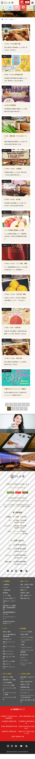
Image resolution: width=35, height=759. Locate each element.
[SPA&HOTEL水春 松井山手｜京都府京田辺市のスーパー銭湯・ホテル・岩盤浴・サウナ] (7, 2)
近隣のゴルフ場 (24, 684)
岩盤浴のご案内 (24, 592)
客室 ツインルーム (8, 654)
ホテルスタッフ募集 (8, 685)
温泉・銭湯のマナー (26, 595)
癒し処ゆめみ (24, 654)
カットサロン (24, 660)
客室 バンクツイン (8, 651)
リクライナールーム (26, 647)
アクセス (5, 587)
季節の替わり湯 (24, 598)
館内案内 (5, 592)
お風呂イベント (6, 25)
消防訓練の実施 (24, 687)
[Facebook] (8, 571)
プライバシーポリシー (26, 690)
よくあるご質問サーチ (9, 598)
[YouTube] (21, 746)
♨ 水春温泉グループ (17, 709)
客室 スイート (7, 664)
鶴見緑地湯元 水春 (26, 716)
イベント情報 (7, 595)
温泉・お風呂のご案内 (26, 584)
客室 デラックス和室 (9, 661)
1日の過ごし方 (7, 639)
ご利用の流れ (7, 590)
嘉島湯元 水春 (17, 736)
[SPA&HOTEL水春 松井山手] (17, 476)
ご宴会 (22, 644)
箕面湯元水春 (8, 721)
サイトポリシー (24, 692)
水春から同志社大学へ (26, 681)
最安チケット (27, 4)
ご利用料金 (6, 584)
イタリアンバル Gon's (26, 637)
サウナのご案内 (24, 587)
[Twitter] (12, 571)
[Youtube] (21, 571)
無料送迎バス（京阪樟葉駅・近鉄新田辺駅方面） (9, 607)
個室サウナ (23, 590)
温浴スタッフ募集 (8, 677)
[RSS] (26, 571)
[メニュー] (32, 2)
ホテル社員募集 (7, 682)
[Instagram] (16, 571)
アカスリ (22, 657)
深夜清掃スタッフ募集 (9, 679)
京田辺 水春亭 (24, 634)
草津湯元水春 (8, 731)
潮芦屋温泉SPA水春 (9, 726)
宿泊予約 (22, 3)
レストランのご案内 (26, 631)
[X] (12, 746)
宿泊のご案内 (7, 631)
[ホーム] (2, 19)
